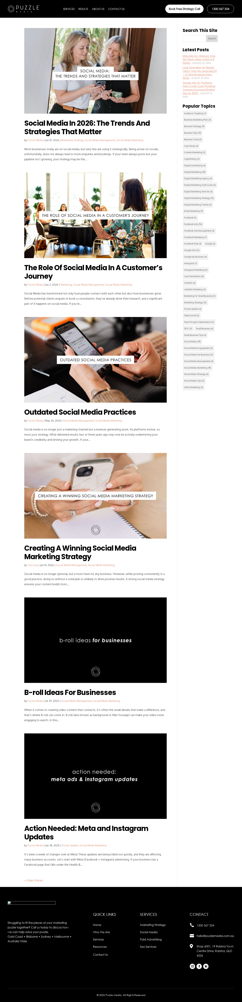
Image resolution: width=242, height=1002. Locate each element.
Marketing (66, 284)
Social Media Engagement (198, 348)
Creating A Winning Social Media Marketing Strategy (80, 552)
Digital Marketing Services (198, 191)
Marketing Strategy (72, 140)
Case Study (191, 146)
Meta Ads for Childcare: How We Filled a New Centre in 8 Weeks (199, 59)
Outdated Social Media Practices (80, 412)
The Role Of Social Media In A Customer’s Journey (93, 272)
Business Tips (192, 133)
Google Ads (191, 250)
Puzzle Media (35, 140)
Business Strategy (194, 126)
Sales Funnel (191, 315)
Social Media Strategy (196, 374)
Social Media (192, 341)
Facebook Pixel (192, 243)
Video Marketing (193, 387)
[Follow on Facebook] (199, 966)
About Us (98, 9)
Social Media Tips (194, 380)
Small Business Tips (195, 335)
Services (69, 9)
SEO (188, 328)
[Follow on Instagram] (192, 966)
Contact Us (116, 9)
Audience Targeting (195, 113)
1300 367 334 (220, 9)
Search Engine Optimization (199, 322)
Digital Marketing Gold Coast (200, 185)
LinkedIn (189, 283)
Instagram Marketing (196, 270)
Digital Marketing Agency (198, 178)
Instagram (190, 263)
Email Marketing (193, 211)
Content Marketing (194, 152)
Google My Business (195, 256)
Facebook (190, 217)
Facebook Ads (193, 224)
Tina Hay (33, 565)
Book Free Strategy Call (184, 9)
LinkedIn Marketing (195, 289)
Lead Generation (194, 276)
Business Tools (193, 139)
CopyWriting (192, 159)
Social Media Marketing (129, 140)
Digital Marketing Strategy (199, 198)
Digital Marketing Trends (198, 204)
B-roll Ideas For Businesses (70, 692)
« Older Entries (33, 880)
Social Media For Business (198, 354)
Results (83, 9)
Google (210, 243)
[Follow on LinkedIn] (206, 966)
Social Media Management (100, 140)
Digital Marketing (195, 172)
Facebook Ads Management (199, 230)
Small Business (204, 328)
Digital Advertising (195, 165)
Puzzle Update (70, 845)
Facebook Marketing (195, 237)
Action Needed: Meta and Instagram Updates (86, 832)
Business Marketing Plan (197, 119)
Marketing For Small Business (200, 296)
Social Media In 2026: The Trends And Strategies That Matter (87, 127)
